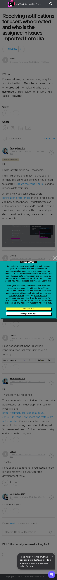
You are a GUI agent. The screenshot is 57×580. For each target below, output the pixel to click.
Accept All (28, 308)
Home (11, 4)
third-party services (36, 298)
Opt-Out (47, 303)
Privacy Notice (16, 295)
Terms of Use (40, 295)
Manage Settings (28, 313)
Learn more (47, 281)
